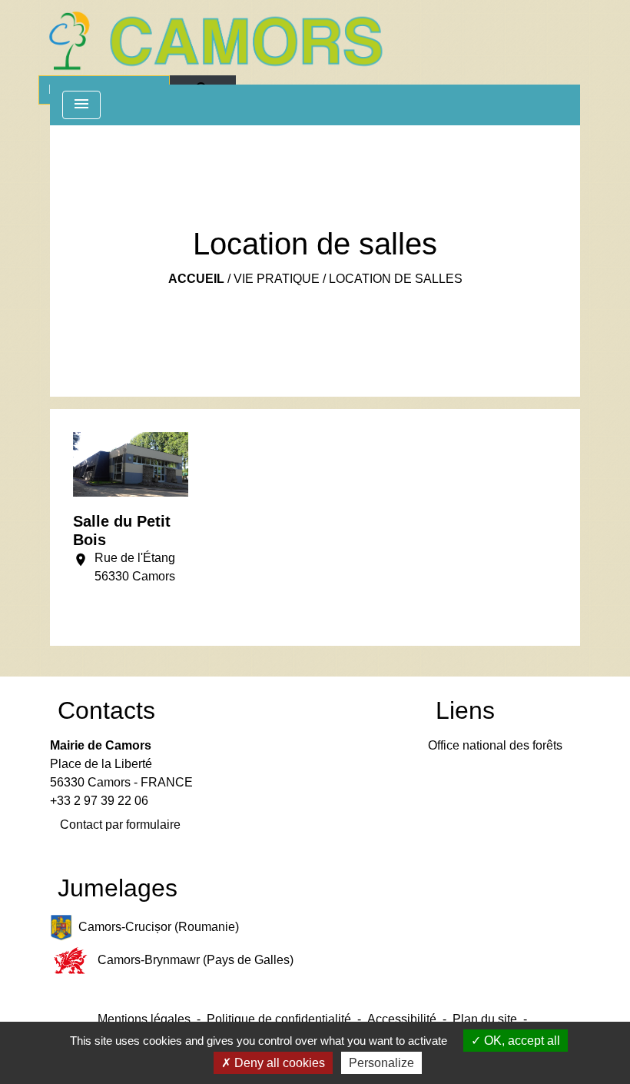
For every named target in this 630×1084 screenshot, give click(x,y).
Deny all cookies (278, 1062)
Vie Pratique (277, 278)
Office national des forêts (495, 745)
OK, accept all (520, 1040)
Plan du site (485, 1019)
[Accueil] (215, 40)
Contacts (106, 710)
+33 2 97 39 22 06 (99, 800)
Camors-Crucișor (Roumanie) (158, 926)
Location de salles (396, 278)
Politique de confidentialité (279, 1019)
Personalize (381, 1062)
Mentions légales (144, 1019)
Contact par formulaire (120, 824)
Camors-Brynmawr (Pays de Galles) (195, 959)
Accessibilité (401, 1019)
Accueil (196, 278)
